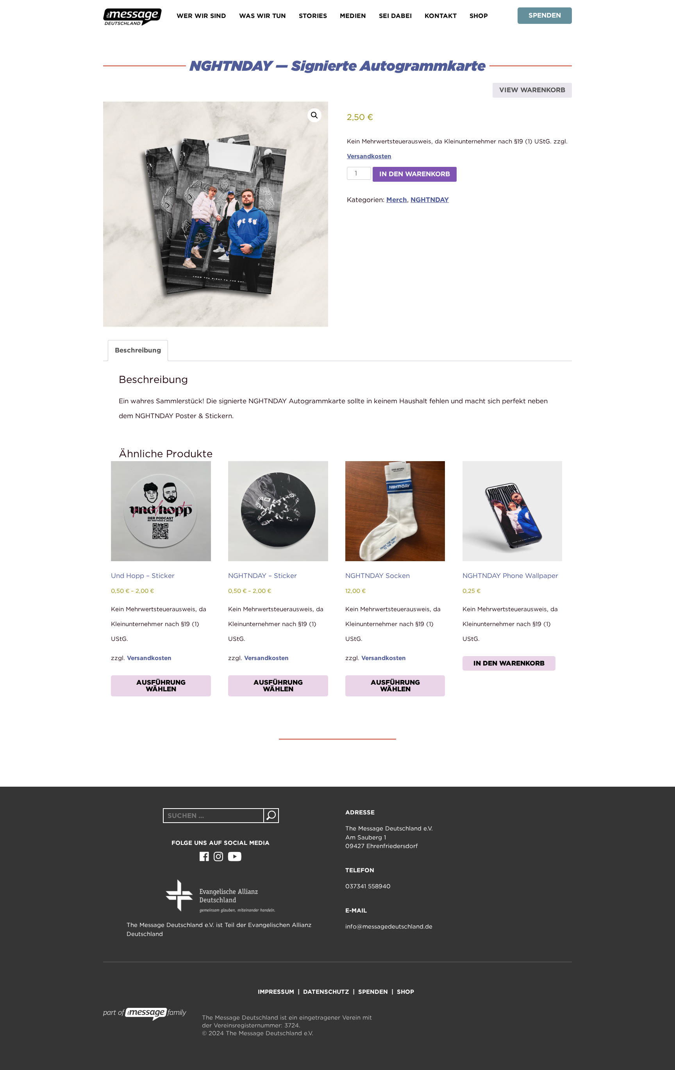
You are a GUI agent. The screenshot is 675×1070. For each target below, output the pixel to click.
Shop (479, 16)
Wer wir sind (201, 16)
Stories (313, 16)
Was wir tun (262, 16)
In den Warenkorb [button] (509, 663)
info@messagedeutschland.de (388, 926)
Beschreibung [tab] (138, 350)
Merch (396, 200)
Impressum (276, 991)
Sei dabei (395, 16)
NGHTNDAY (430, 200)
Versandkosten (369, 156)
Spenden (545, 15)
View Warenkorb (532, 90)
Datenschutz (326, 991)
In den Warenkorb (414, 174)
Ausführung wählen (161, 685)
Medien (353, 16)
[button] (314, 115)
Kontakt (441, 16)
